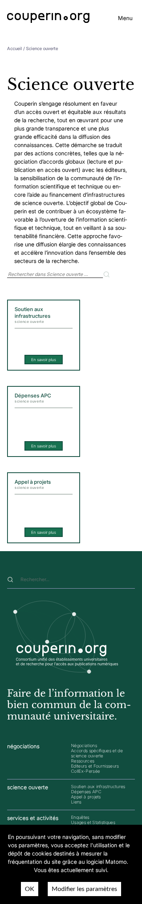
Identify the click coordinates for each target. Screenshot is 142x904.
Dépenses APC (86, 791)
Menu (125, 18)
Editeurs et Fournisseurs (95, 766)
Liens (76, 802)
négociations (23, 746)
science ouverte (27, 787)
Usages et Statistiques (93, 822)
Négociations (84, 745)
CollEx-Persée (85, 771)
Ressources (82, 761)
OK (29, 889)
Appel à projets (86, 797)
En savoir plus (43, 359)
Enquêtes (80, 817)
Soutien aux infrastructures (98, 786)
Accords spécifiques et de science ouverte (97, 753)
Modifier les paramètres (84, 889)
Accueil (14, 48)
